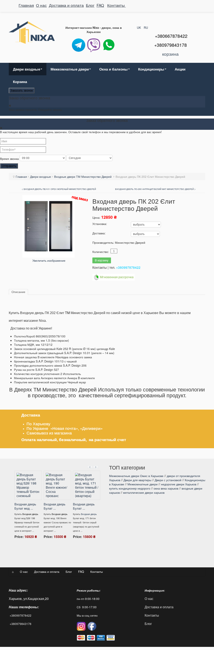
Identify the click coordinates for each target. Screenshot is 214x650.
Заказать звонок (21, 90)
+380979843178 (20, 624)
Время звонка (9, 159)
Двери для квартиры (137, 480)
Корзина (20, 81)
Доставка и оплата (66, 5)
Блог (90, 5)
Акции (180, 69)
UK (139, 27)
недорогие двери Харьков (178, 484)
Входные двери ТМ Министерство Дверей (83, 176)
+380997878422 (128, 267)
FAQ (100, 5)
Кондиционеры (151, 69)
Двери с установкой (168, 480)
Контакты (116, 5)
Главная (26, 5)
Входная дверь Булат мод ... (54, 506)
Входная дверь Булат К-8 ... (25, 497)
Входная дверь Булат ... (83, 506)
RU (146, 27)
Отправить (9, 166)
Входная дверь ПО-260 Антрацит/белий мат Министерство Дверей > (155, 189)
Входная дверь (30, 505)
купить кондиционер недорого (129, 488)
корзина (170, 54)
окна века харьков (166, 488)
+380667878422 (171, 36)
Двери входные (26, 69)
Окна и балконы (113, 69)
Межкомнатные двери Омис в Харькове (136, 476)
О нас (41, 5)
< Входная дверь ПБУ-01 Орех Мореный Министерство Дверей (59, 189)
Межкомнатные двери (70, 69)
